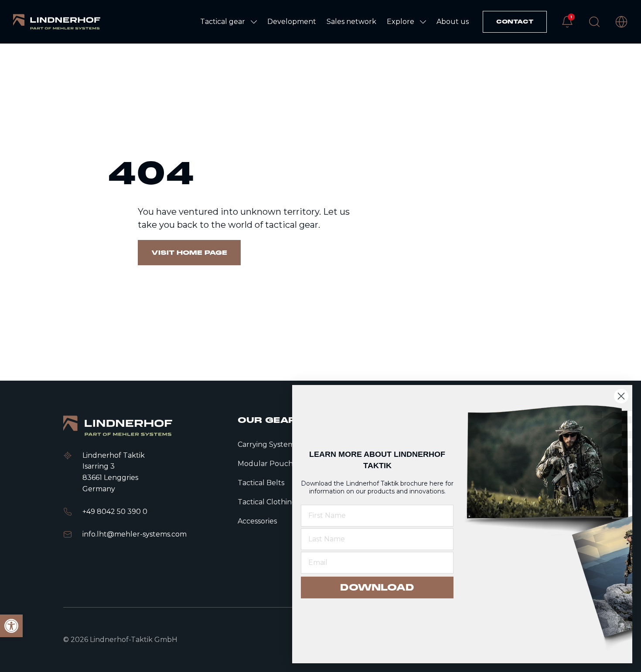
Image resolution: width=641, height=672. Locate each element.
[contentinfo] (320, 212)
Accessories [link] (257, 521)
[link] (56, 22)
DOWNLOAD (377, 587)
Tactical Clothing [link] (267, 502)
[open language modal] (621, 22)
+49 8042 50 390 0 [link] (114, 511)
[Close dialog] (621, 396)
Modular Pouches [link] (269, 463)
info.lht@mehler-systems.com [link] (134, 534)
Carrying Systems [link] (268, 444)
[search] (594, 22)
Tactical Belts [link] (261, 483)
